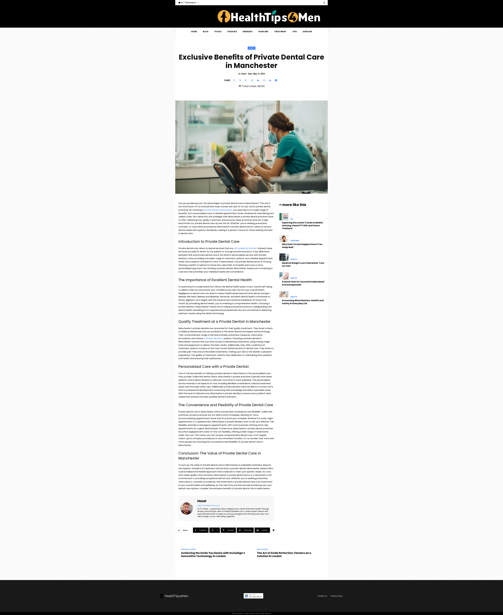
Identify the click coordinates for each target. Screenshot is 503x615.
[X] (240, 80)
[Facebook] (234, 80)
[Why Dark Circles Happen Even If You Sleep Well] (283, 238)
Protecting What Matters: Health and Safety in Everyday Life (303, 302)
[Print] (270, 80)
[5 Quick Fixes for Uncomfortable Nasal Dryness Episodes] (283, 275)
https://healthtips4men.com (208, 505)
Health (251, 48)
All (292, 219)
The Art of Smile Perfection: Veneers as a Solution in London (284, 554)
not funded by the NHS (245, 248)
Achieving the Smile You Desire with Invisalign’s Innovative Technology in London (213, 554)
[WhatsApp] (252, 80)
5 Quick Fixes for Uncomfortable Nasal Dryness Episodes (303, 283)
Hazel (243, 74)
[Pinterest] (246, 80)
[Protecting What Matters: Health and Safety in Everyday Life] (283, 294)
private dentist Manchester (218, 209)
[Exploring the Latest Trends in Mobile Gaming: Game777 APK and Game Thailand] (283, 216)
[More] (273, 530)
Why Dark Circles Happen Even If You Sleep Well (302, 246)
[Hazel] (188, 508)
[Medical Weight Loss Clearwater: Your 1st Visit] (283, 257)
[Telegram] (276, 80)
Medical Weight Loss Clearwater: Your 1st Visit (303, 264)
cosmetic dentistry (213, 338)
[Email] (264, 80)
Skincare (295, 240)
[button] (324, 2)
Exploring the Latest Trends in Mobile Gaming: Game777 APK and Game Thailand (302, 225)
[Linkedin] (258, 80)
